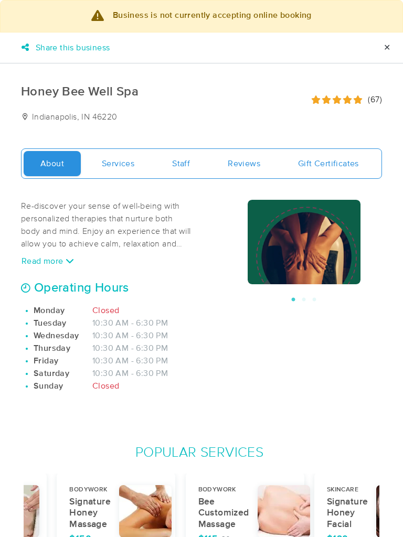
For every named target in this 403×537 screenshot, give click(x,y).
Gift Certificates (328, 163)
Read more (44, 261)
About (52, 163)
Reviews (244, 163)
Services (118, 163)
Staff (181, 163)
